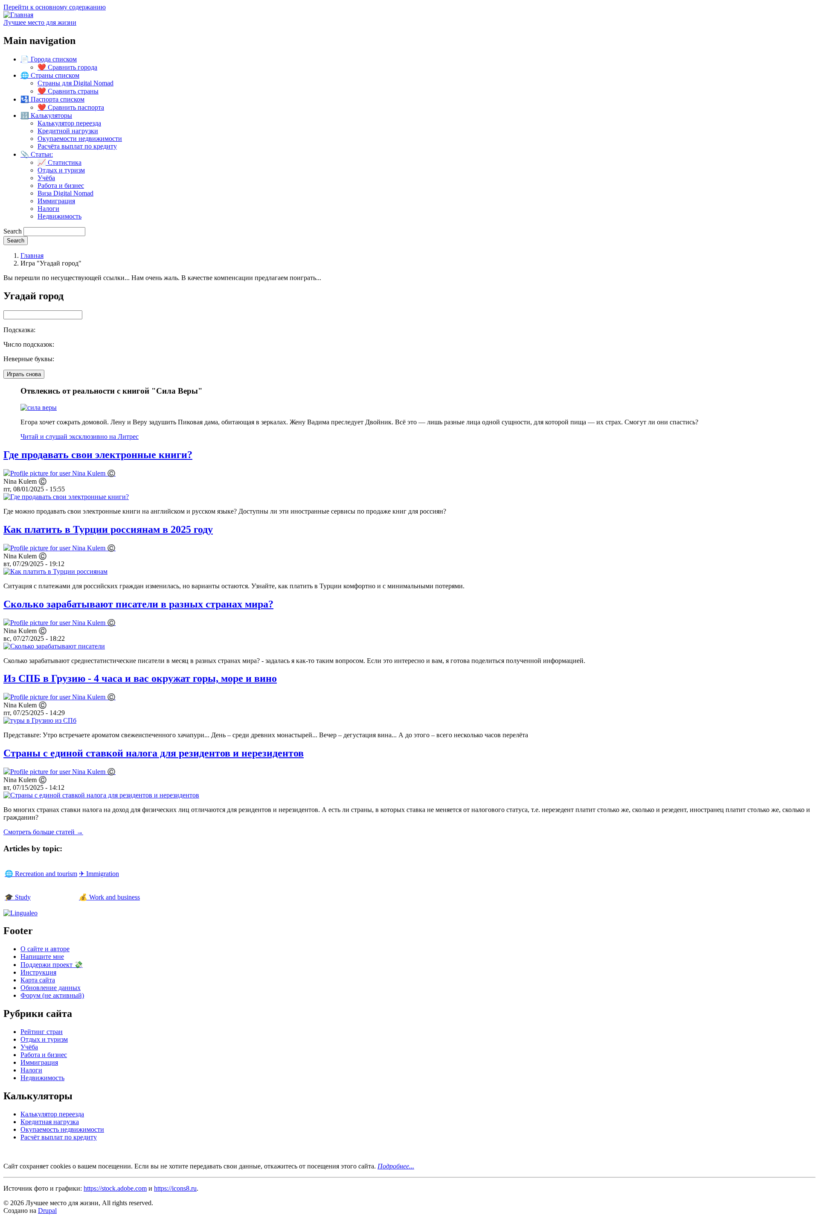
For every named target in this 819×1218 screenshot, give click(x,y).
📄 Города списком (48, 59)
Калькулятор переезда (69, 123)
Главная (32, 255)
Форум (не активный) (52, 995)
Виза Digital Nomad (65, 193)
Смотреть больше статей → (43, 831)
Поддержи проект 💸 (51, 964)
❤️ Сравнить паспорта (71, 107)
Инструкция (38, 972)
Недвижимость (59, 216)
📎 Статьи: (36, 154)
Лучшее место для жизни (39, 22)
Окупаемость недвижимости (62, 1129)
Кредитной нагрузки (68, 130)
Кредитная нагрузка (49, 1121)
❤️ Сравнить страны (68, 91)
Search (12, 231)
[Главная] (18, 14)
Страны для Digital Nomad (75, 83)
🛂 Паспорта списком (52, 99)
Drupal (47, 1210)
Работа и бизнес (61, 185)
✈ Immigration (99, 873)
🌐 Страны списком (49, 75)
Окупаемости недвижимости (80, 138)
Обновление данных (50, 987)
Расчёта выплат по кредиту (77, 146)
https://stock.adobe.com (115, 1188)
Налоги (48, 208)
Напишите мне (42, 956)
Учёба (46, 177)
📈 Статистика (59, 162)
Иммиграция (56, 200)
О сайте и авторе (45, 948)
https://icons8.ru (175, 1188)
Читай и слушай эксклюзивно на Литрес (79, 436)
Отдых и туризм (61, 170)
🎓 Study (18, 897)
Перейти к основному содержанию (54, 7)
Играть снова (24, 374)
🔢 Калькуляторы (46, 115)
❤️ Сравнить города (67, 67)
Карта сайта (37, 980)
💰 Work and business (109, 897)
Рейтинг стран (41, 1031)
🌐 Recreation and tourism (41, 873)
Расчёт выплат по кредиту (58, 1137)
